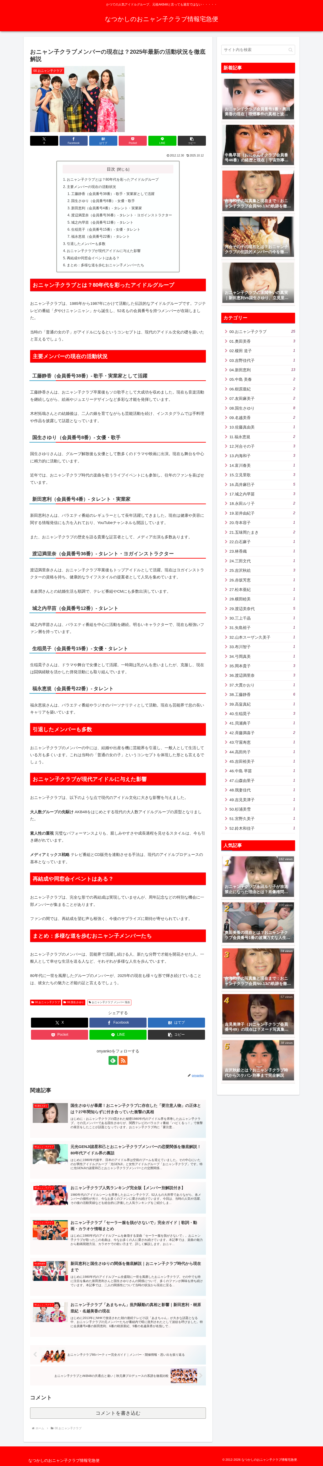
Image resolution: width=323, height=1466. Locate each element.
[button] (192, 141)
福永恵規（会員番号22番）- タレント (100, 236)
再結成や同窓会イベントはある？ (93, 258)
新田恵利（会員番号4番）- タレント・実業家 (106, 208)
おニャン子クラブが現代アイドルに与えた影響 (104, 251)
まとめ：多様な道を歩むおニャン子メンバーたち (105, 265)
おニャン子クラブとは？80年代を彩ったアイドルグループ (113, 179)
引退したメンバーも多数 (86, 244)
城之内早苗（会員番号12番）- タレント (102, 222)
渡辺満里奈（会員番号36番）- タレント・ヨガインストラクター (121, 215)
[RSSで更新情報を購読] (123, 1060)
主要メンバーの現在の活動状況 (91, 187)
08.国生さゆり (75, 1002)
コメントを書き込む (118, 1413)
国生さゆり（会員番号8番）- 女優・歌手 (103, 201)
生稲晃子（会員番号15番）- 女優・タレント (105, 229)
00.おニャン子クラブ (47, 1002)
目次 (111, 169)
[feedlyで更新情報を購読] (113, 1060)
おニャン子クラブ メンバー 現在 (111, 1002)
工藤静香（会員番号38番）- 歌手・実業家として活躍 (112, 194)
